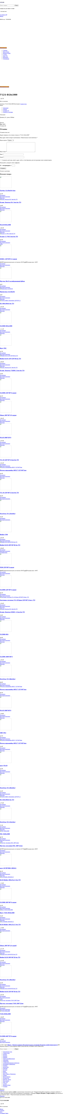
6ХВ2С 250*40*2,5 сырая (8, 259)
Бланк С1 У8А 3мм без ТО (9, 236)
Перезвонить (3, 47)
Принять (2, 1096)
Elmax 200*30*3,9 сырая (8, 415)
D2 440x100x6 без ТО (7, 303)
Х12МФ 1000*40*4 (6, 656)
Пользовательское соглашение (31, 1045)
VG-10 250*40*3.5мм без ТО (9, 492)
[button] (2, 195)
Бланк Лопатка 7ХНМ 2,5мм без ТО (12, 370)
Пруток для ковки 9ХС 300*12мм (11, 846)
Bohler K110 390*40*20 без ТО (10, 957)
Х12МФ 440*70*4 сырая (8, 1036)
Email (2, 157)
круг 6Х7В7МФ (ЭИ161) (8, 868)
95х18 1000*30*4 (5, 437)
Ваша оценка (4, 140)
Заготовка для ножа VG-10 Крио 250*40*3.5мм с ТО (17, 600)
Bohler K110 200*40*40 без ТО (10, 545)
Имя (1, 154)
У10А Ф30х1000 (5, 1014)
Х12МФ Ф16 (4, 634)
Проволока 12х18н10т (7, 292)
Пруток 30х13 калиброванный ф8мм (12, 281)
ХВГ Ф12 (3, 733)
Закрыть (2, 1090)
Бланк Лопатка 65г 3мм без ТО (10, 202)
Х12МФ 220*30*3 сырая (8, 590)
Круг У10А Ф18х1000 (7, 913)
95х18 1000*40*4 (5, 710)
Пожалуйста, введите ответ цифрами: (10, 162)
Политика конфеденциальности (49, 1045)
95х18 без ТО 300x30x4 (7, 679)
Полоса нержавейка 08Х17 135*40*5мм (13, 470)
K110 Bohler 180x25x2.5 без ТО (10, 880)
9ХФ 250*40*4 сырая (7, 567)
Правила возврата (17, 1045)
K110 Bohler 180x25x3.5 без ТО (10, 924)
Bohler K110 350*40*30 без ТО (10, 991)
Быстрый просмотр (5, 196)
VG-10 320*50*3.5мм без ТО (9, 460)
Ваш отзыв (3, 151)
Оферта (9, 1045)
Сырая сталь (23, 104)
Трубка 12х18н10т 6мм (7, 190)
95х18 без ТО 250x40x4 (7, 513)
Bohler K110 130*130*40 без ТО (10, 358)
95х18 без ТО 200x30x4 (7, 980)
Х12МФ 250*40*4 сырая (8, 393)
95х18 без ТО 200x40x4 (7, 788)
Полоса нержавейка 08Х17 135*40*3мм (13, 689)
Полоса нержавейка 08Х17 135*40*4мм (13, 743)
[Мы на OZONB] (1, 30)
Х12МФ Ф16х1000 (6, 326)
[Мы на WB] (1, 46)
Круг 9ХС (3, 348)
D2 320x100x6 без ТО (7, 800)
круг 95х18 (3, 765)
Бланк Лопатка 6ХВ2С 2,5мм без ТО (12, 612)
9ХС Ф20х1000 (5, 834)
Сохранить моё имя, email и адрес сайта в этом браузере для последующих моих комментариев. (27, 160)
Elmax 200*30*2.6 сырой (8, 945)
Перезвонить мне (4, 86)
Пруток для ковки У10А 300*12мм (11, 1003)
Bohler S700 (4, 534)
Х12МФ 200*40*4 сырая (8, 902)
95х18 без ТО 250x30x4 (7, 822)
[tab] (33, 108)
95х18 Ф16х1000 (5, 225)
